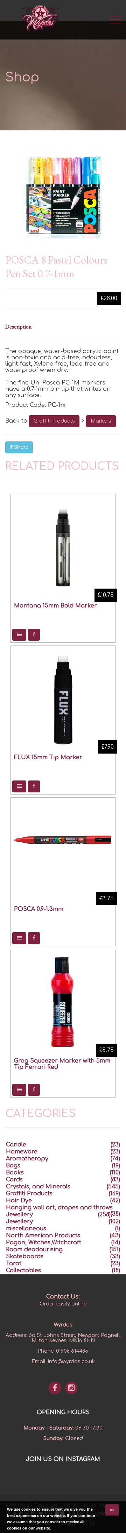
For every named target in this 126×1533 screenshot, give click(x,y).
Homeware (21, 1152)
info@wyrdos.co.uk (71, 1361)
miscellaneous (26, 1228)
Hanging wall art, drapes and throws (59, 1207)
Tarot (13, 1263)
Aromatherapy (27, 1159)
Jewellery (19, 1214)
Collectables (23, 1270)
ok (112, 1510)
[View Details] (19, 635)
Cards (14, 1179)
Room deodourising (34, 1249)
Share (20, 447)
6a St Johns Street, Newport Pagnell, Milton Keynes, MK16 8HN (75, 1338)
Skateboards (24, 1256)
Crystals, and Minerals (38, 1186)
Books (15, 1172)
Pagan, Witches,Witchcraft (43, 1242)
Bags (13, 1166)
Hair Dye (19, 1200)
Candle (16, 1145)
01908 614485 (72, 1351)
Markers (101, 421)
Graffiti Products (54, 421)
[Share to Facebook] (34, 635)
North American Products (43, 1235)
